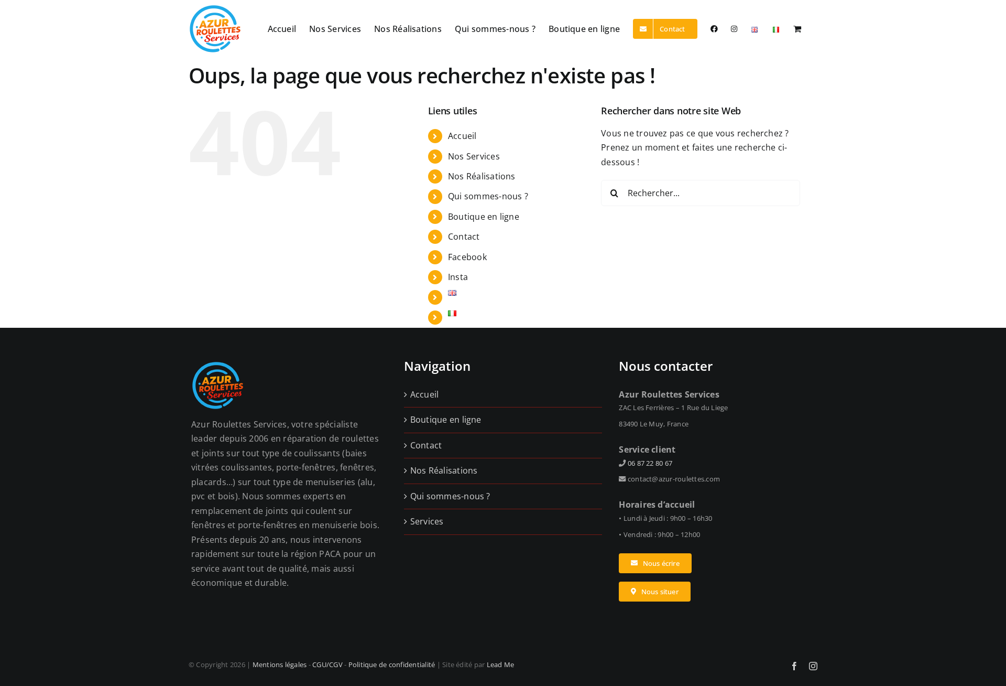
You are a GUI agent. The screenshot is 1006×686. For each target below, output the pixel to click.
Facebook (467, 257)
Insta (458, 277)
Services (427, 521)
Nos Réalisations (482, 176)
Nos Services (474, 156)
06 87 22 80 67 (650, 463)
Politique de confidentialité (391, 664)
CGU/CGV (327, 664)
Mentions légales (280, 664)
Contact (464, 236)
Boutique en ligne (483, 216)
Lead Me (501, 664)
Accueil (462, 136)
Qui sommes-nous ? (488, 196)
